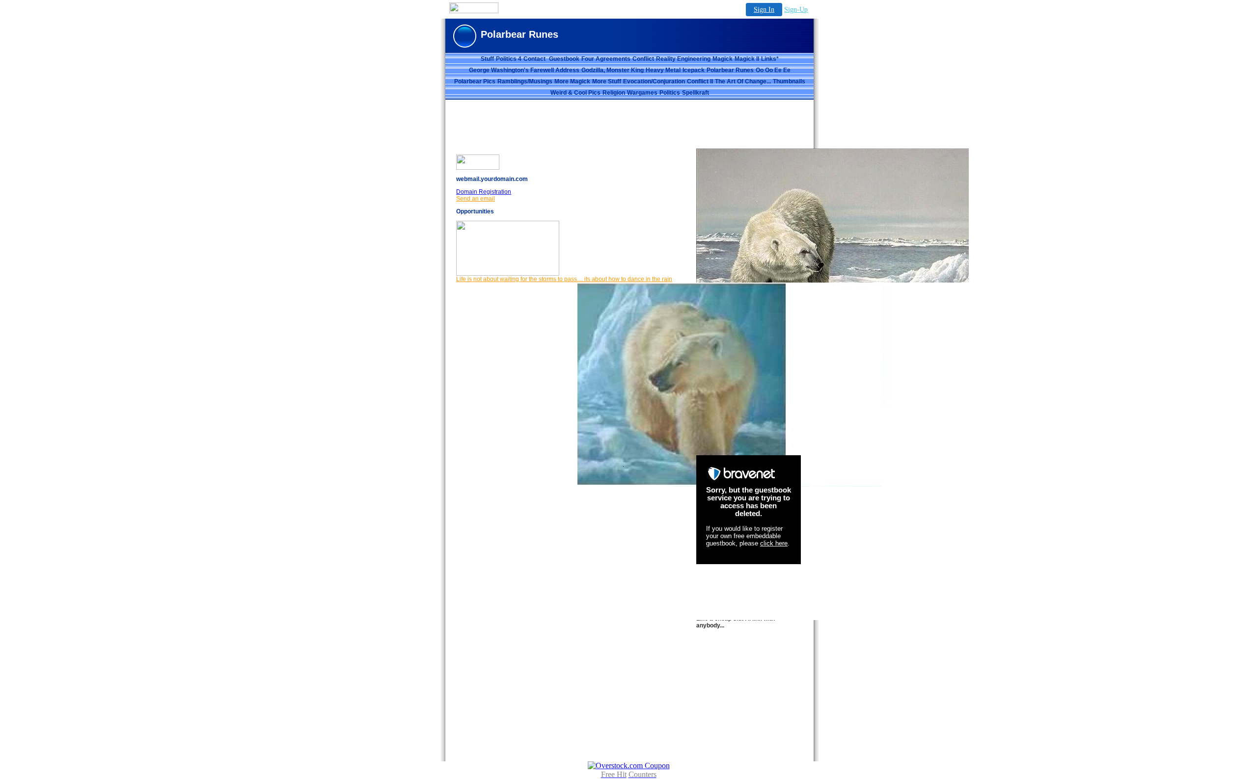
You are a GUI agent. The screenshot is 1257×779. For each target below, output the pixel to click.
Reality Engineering (683, 58)
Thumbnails (789, 81)
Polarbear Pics (474, 81)
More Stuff (606, 81)
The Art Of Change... (743, 81)
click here (774, 543)
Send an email (475, 198)
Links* (770, 58)
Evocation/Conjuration (654, 81)
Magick (722, 58)
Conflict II (700, 81)
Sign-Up (796, 9)
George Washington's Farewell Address (524, 70)
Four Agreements (605, 58)
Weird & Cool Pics (575, 92)
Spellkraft (695, 92)
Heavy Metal (663, 70)
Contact (535, 58)
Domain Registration (483, 191)
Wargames (642, 92)
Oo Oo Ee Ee (773, 70)
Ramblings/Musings (524, 81)
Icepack (694, 70)
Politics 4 (508, 58)
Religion (613, 92)
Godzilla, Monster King (612, 70)
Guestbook (564, 58)
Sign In (764, 9)
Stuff (487, 58)
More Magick (572, 81)
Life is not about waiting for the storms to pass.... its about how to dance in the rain (564, 279)
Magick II (747, 58)
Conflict (643, 58)
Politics (669, 92)
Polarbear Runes (730, 70)
